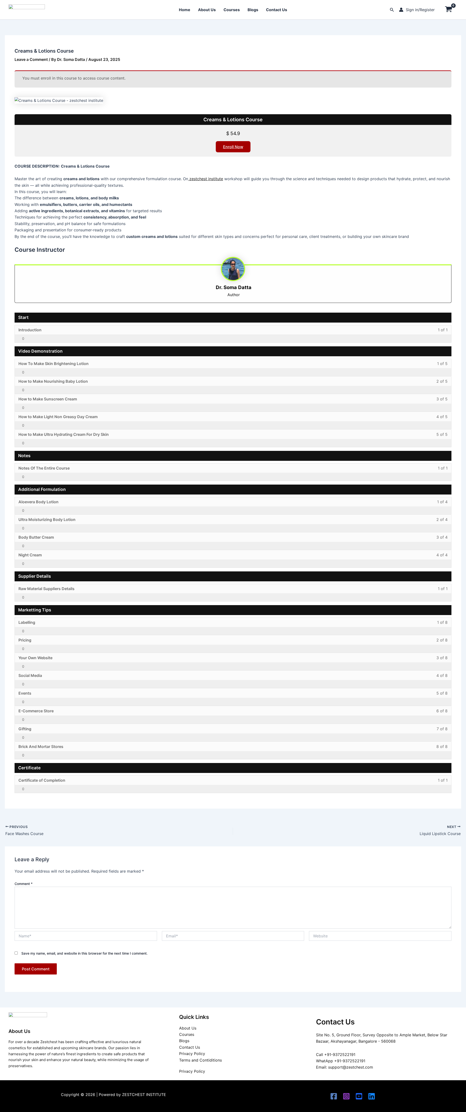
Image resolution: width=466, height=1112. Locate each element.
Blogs (253, 9)
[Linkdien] (371, 1096)
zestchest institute (205, 178)
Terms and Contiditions (200, 1060)
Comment (24, 884)
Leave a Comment (31, 59)
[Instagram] (346, 1096)
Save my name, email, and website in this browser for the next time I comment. (84, 953)
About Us (207, 9)
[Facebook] (334, 1096)
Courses (232, 9)
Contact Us (276, 9)
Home (184, 9)
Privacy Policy (192, 1053)
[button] (392, 10)
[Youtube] (359, 1096)
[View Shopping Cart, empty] (449, 10)
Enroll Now (233, 146)
